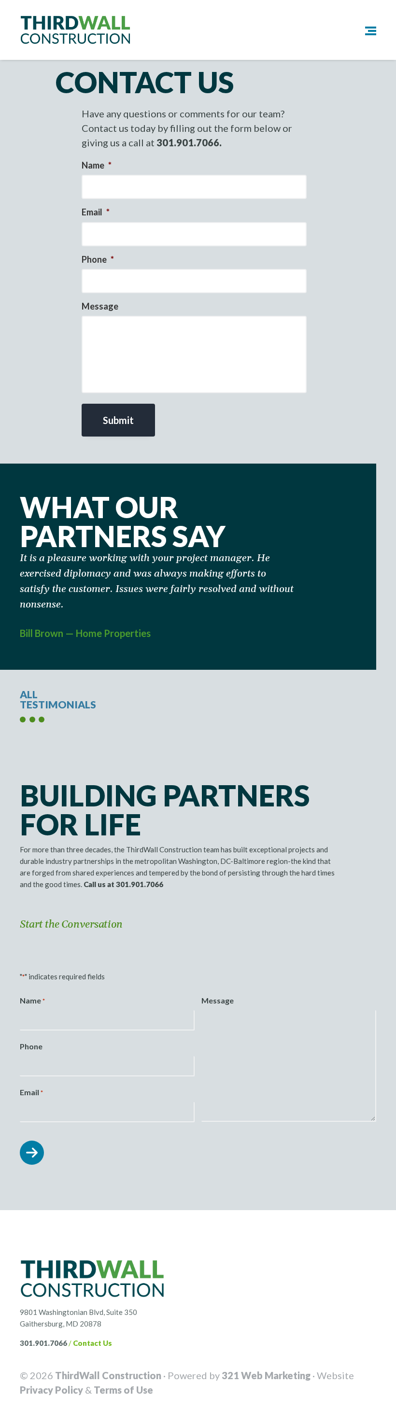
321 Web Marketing (266, 1375)
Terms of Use (123, 1390)
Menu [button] (363, 30)
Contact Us (92, 1343)
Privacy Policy (51, 1390)
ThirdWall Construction (108, 1375)
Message (100, 306)
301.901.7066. (189, 142)
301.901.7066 (43, 1343)
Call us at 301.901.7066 (123, 884)
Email (96, 212)
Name (97, 165)
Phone (98, 259)
